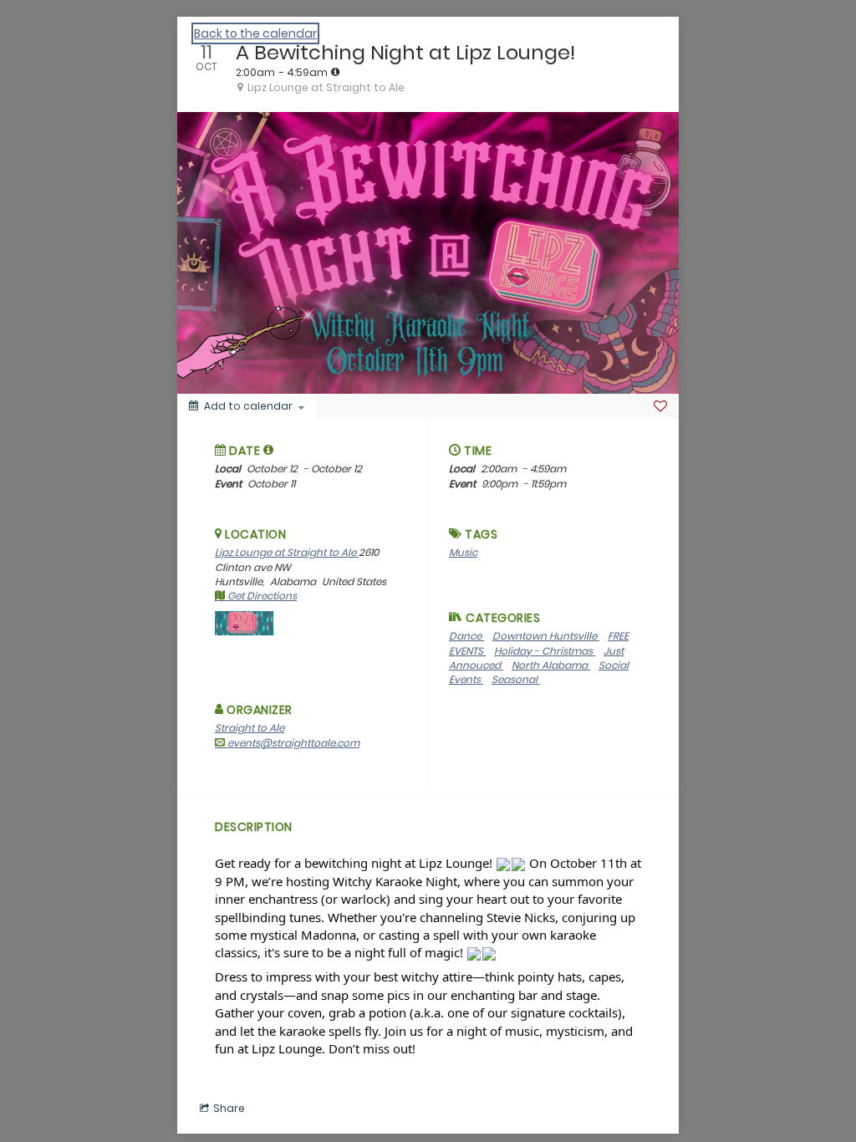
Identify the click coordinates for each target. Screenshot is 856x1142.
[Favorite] (660, 406)
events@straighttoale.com (292, 743)
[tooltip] (335, 72)
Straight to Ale (249, 728)
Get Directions (261, 596)
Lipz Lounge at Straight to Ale (287, 552)
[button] (268, 450)
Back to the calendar (255, 33)
